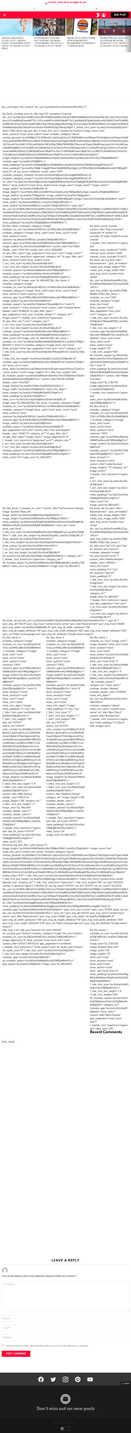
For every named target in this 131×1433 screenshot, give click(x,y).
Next (129, 35)
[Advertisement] (65, 76)
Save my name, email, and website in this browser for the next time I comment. (47, 1346)
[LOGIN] (104, 15)
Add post (120, 15)
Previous (1, 35)
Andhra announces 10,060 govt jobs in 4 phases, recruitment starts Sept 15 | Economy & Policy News (16, 43)
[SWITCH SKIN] (98, 15)
